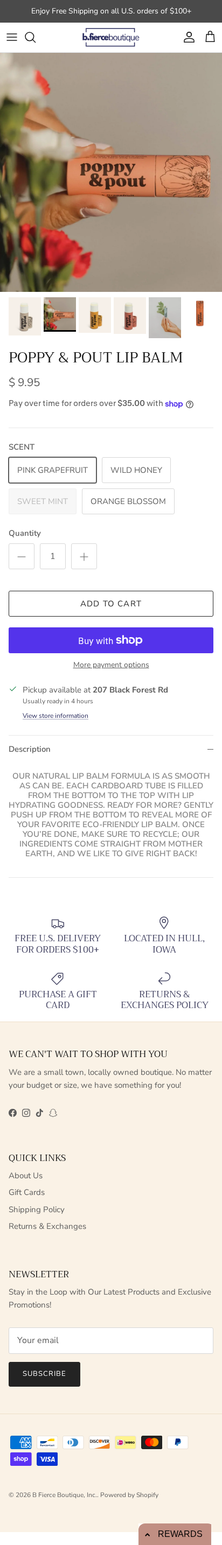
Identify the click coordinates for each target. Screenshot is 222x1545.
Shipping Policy (37, 1209)
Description (30, 749)
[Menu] (12, 37)
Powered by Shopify (129, 1495)
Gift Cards (27, 1192)
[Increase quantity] (84, 556)
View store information (55, 715)
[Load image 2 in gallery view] (111, 172)
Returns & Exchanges (47, 1226)
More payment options (111, 665)
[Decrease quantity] (21, 556)
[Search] (35, 37)
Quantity (25, 533)
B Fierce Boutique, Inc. (64, 1495)
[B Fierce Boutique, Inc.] (111, 37)
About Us (26, 1175)
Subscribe (44, 1374)
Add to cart (111, 603)
